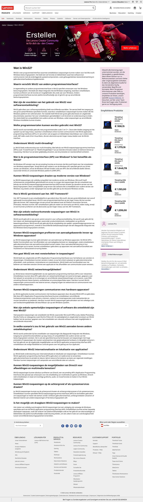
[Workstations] (33, 18)
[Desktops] (22, 18)
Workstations (58, 458)
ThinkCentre (115, 464)
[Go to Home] (8, 8)
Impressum (93, 495)
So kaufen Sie (77, 467)
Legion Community (79, 449)
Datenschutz (26, 495)
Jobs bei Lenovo (19, 461)
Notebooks (57, 442)
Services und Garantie (60, 467)
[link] (141, 2)
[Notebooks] (14, 18)
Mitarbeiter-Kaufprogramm (77, 480)
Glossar (75, 484)
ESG (16, 455)
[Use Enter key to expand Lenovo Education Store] (129, 2)
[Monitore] (41, 18)
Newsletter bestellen (79, 452)
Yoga (113, 453)
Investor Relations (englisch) (20, 448)
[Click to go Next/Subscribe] (40, 425)
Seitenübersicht (64, 495)
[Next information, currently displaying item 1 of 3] (140, 43)
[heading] (121, 119)
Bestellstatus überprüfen (100, 447)
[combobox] (58, 8)
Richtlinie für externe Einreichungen (79, 495)
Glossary (10, 25)
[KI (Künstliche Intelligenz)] (110, 18)
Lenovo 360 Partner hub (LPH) (42, 441)
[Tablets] (48, 18)
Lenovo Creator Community (77, 441)
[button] (133, 2)
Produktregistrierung (79, 455)
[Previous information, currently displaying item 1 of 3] (3, 43)
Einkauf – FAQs (97, 453)
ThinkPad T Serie (117, 440)
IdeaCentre (115, 467)
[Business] (116, 12)
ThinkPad (115, 447)
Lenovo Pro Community (80, 446)
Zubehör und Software (60, 464)
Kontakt (95, 440)
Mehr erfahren (118, 130)
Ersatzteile (57, 473)
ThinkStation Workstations (120, 474)
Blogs (75, 461)
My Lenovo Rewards (79, 458)
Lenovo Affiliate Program (22, 464)
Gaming (56, 448)
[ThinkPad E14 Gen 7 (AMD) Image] (107, 125)
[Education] (126, 12)
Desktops (56, 455)
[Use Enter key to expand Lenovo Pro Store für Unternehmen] (108, 2)
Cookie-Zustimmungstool (38, 495)
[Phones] (55, 18)
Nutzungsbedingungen (52, 495)
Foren (75, 464)
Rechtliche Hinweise (20, 458)
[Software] (71, 18)
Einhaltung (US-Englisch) (22, 452)
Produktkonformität (79, 470)
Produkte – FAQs (98, 450)
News (16, 443)
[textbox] (114, 425)
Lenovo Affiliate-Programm (78, 475)
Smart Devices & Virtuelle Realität (119, 457)
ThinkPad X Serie (117, 443)
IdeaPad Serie (116, 450)
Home (4, 25)
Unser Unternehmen (21, 440)
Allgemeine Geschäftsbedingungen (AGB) (108, 495)
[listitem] (115, 124)
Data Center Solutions (60, 461)
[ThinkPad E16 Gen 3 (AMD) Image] (107, 188)
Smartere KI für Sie (59, 445)
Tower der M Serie (117, 461)
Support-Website (115, 98)
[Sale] (5, 18)
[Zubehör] (63, 18)
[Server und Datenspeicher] (91, 18)
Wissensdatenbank (78, 487)
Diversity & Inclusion (21, 467)
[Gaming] (134, 12)
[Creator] (142, 12)
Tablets (56, 451)
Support (95, 443)
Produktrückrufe (59, 470)
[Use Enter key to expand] (131, 8)
